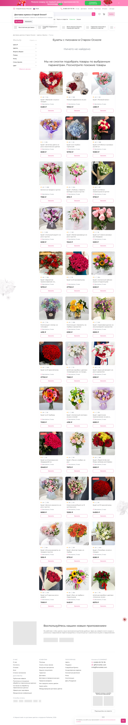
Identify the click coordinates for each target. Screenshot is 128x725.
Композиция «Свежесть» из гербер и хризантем (76, 326)
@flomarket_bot (100, 665)
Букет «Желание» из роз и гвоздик (50, 100)
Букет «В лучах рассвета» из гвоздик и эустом (50, 551)
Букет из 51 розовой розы (76, 280)
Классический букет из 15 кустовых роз (76, 506)
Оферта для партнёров (21, 690)
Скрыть (32, 40)
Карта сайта (43, 686)
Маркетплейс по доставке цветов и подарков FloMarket (33, 717)
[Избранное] (99, 14)
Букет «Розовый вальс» (101, 100)
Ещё (112, 8)
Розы (67, 675)
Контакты (16, 665)
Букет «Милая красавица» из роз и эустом (77, 236)
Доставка (84, 8)
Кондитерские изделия (73, 670)
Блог (14, 670)
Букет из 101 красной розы (102, 505)
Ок (123, 721)
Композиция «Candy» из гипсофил (49, 326)
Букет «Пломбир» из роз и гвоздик (102, 551)
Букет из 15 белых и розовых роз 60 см (103, 145)
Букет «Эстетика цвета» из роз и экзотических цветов (50, 145)
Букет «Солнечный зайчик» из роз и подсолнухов (102, 281)
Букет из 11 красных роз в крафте (49, 596)
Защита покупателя (45, 670)
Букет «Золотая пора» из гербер (75, 551)
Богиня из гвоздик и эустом (51, 190)
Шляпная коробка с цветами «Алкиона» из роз (103, 596)
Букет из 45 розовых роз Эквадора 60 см (49, 461)
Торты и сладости (62, 19)
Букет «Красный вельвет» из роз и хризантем (103, 371)
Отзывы (104, 8)
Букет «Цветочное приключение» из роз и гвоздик (101, 416)
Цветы (67, 662)
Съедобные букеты (71, 667)
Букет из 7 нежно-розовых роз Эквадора (102, 236)
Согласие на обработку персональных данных (21, 686)
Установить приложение (93, 3)
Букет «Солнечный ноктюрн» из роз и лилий (77, 416)
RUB (37, 8)
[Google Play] (51, 640)
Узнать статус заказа (46, 665)
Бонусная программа (46, 667)
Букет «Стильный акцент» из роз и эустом (51, 236)
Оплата (90, 8)
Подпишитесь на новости (103, 711)
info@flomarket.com (99, 667)
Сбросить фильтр (25, 69)
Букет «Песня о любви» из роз (76, 461)
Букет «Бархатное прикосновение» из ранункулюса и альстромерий (48, 281)
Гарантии (42, 673)
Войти (111, 14)
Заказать (51, 110)
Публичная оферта (19, 678)
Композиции (69, 678)
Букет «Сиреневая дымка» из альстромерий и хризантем (103, 326)
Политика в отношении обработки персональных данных (24, 682)
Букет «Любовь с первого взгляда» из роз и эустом (76, 191)
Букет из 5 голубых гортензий (73, 145)
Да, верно (18, 21)
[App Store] (66, 640)
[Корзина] (104, 14)
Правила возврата (45, 681)
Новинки (72, 19)
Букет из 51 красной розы (50, 370)
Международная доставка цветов (50, 689)
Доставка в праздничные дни (49, 678)
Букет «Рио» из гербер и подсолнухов (75, 596)
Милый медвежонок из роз (76, 100)
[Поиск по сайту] (93, 14)
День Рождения (70, 681)
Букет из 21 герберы (48, 415)
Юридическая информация (22, 693)
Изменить (28, 21)
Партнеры (97, 8)
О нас (77, 8)
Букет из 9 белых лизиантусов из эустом (101, 191)
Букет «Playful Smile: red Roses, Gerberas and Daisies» (102, 461)
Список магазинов (19, 673)
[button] (114, 27)
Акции (79, 19)
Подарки (68, 665)
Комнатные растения (72, 673)
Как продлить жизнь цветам (48, 683)
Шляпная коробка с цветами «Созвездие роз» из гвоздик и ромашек (77, 371)
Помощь (42, 662)
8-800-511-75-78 (68, 8)
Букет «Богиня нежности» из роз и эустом (51, 506)
